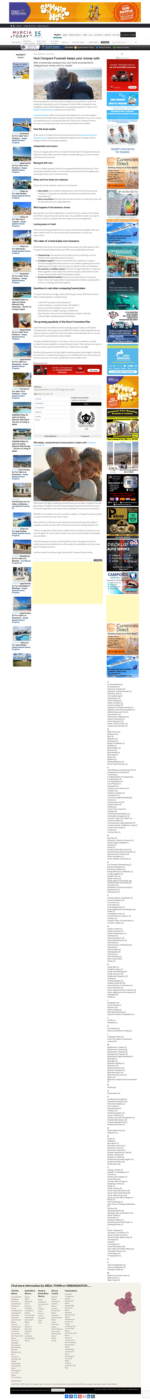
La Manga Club (16, 1311)
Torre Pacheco (16, 1377)
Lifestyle (64, 42)
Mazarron (28, 1327)
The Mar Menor (15, 1292)
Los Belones (15, 1329)
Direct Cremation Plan (43, 109)
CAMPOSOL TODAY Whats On (21, 1384)
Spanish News (93, 42)
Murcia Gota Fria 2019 (75, 1384)
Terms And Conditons (100, 1389)
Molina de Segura (55, 1325)
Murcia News (16, 42)
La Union (14, 1324)
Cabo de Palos (16, 1297)
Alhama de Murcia (75, 35)
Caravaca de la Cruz (43, 1305)
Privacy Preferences (58, 1390)
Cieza (40, 1311)
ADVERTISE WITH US (30, 26)
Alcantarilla (56, 1301)
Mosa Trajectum (57, 1329)
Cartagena (15, 1299)
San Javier (116, 35)
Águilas (65, 35)
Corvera (54, 1308)
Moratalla (41, 1318)
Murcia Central (55, 1292)
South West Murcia (30, 1292)
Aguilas (27, 1297)
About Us (124, 1389)
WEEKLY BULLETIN (43, 26)
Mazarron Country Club (69, 1339)
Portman (14, 1350)
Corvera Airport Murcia (60, 1384)
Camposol (28, 1308)
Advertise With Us (133, 1389)
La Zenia (68, 1363)
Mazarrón (108, 35)
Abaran (54, 1299)
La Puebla (14, 1317)
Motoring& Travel (55, 42)
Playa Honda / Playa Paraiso (16, 1346)
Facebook (85, 436)
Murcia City (56, 1331)
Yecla (40, 1322)
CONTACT (19, 26)
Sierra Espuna (29, 1338)
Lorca (90, 35)
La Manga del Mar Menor (16, 1314)
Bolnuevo (28, 1306)
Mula (40, 1320)
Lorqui (54, 1322)
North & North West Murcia (43, 1293)
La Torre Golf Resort (16, 1321)
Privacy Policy (112, 1389)
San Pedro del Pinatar (16, 1360)
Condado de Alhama (29, 1312)
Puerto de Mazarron (28, 1330)
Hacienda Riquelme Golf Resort (57, 1317)
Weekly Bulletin (112, 1384)
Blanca (54, 1306)
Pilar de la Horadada (14, 1341)
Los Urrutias (15, 1334)
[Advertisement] (67, 583)
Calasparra (42, 1302)
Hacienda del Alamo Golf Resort (29, 1319)
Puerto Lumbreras (28, 1335)
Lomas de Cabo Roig (70, 1366)
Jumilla (84, 35)
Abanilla (54, 1297)
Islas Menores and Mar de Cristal (16, 1306)
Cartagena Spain (38, 1384)
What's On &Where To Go (42, 42)
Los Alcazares (16, 1327)
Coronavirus (48, 1384)
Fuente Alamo (30, 1315)
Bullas (40, 1299)
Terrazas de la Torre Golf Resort (16, 1372)
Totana (27, 1340)
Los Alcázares (98, 35)
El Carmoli (15, 1301)
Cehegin (41, 1309)
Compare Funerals (41, 115)
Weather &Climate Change (29, 42)
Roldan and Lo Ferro (16, 1353)
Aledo (27, 1299)
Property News (78, 42)
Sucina (54, 1340)
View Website (50, 436)
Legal (119, 1389)
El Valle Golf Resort (56, 1312)
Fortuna (41, 1313)
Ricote (54, 1338)
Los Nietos (15, 1331)
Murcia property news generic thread (94, 1384)
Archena (54, 1304)
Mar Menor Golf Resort (17, 1337)
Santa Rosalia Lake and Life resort (16, 1365)
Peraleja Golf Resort (56, 1335)
